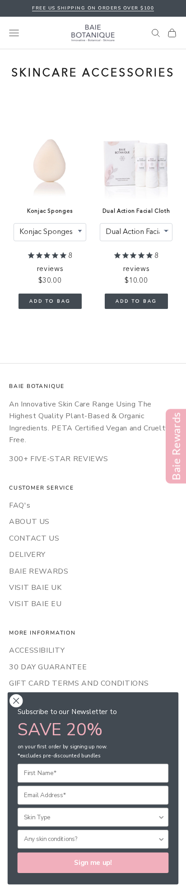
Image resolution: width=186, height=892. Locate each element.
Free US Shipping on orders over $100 (93, 8)
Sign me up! (93, 862)
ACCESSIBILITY (37, 650)
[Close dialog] (16, 700)
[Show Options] (161, 817)
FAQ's (19, 505)
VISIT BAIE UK (35, 588)
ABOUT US (29, 522)
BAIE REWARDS (39, 571)
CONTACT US (34, 538)
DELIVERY (27, 555)
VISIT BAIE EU (35, 604)
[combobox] (91, 817)
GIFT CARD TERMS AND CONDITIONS (79, 683)
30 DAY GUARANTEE (48, 667)
